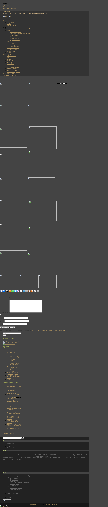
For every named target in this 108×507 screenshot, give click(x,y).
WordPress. (55, 504)
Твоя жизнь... (7, 11)
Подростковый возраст (23, 454)
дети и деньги (65, 454)
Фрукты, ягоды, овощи (13, 72)
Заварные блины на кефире (14, 392)
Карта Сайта (10, 22)
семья (76, 457)
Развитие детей (14, 37)
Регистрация (10, 443)
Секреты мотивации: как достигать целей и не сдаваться (14, 386)
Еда (8, 65)
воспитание (51, 454)
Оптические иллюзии (13, 67)
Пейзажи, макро (11, 56)
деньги (58, 454)
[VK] (10, 16)
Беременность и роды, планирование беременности (22, 29)
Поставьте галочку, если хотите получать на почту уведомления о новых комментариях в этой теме (31, 315)
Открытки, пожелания (9, 8)
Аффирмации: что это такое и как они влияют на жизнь (13, 418)
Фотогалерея (7, 5)
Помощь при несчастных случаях (20, 33)
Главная (5, 2)
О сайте (9, 24)
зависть (70, 454)
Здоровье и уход (15, 40)
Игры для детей (14, 35)
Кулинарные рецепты (16, 45)
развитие (56, 457)
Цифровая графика (8, 7)
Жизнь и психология (13, 48)
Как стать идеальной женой (14, 389)
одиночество (18, 457)
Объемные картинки (13, 68)
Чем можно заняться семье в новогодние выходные (12, 422)
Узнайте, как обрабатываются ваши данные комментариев (48, 330)
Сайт (1, 324)
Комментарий (4, 312)
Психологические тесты (13, 376)
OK (5, 335)
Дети (8, 30)
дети (61, 454)
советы (6, 459)
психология (42, 457)
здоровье (77, 454)
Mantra (48, 504)
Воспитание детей (15, 32)
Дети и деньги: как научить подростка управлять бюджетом (12, 400)
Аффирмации (6, 454)
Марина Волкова (11, 397)
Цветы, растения (12, 70)
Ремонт (12, 43)
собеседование (81, 457)
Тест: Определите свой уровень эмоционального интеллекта (14, 408)
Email (2, 321)
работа (49, 457)
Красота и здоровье (12, 49)
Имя (1, 318)
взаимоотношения (39, 454)
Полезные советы (15, 46)
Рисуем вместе (14, 38)
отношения (23, 457)
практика (34, 457)
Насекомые (10, 62)
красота (6, 457)
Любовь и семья (11, 51)
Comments (11, 447)
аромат (29, 454)
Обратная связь (11, 25)
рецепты (72, 457)
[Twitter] (6, 16)
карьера (85, 454)
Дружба (11, 454)
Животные (10, 60)
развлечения (63, 457)
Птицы (9, 59)
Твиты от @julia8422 (9, 433)
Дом (8, 41)
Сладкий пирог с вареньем (13, 395)
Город (8, 57)
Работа (9, 53)
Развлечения (10, 379)
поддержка (29, 457)
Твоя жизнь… (34, 504)
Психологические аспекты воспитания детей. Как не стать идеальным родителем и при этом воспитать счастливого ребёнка (14, 428)
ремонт (67, 457)
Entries (10, 446)
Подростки (15, 454)
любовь (12, 457)
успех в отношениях (15, 459)
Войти (8, 445)
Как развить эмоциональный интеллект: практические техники (13, 413)
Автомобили (10, 64)
